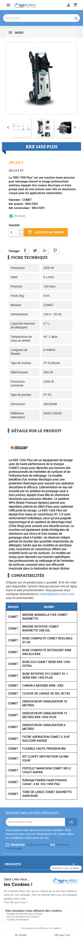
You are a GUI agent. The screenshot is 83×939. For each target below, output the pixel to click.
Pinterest (55, 250)
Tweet (35, 250)
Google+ (45, 250)
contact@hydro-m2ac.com (56, 594)
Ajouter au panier (46, 232)
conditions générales (37, 844)
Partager (25, 250)
